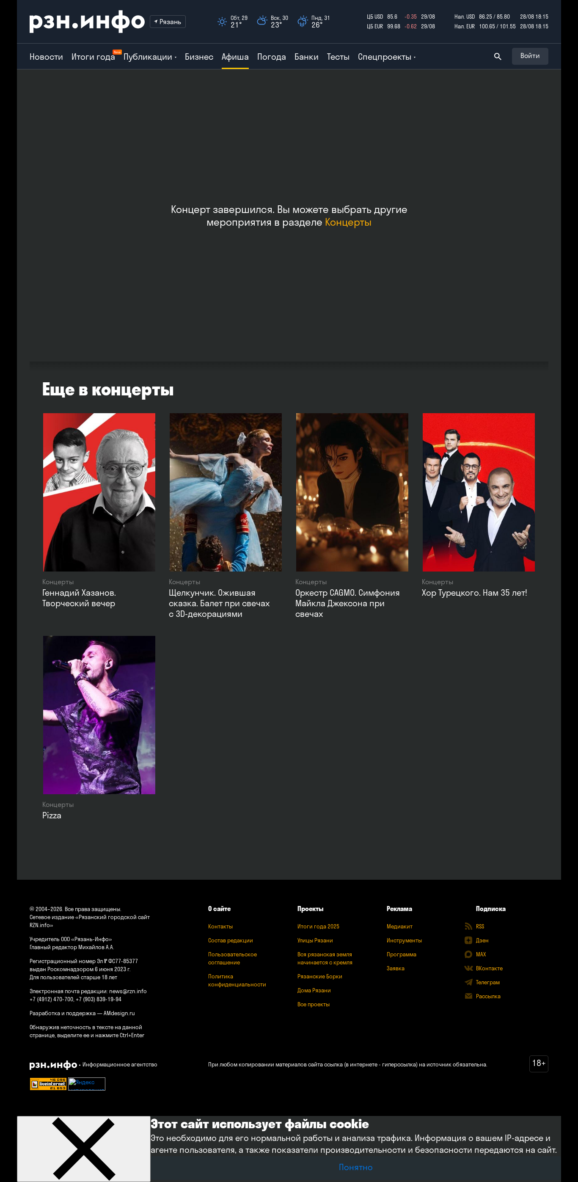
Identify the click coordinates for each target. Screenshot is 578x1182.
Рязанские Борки (319, 976)
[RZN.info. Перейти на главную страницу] (87, 21)
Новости (46, 56)
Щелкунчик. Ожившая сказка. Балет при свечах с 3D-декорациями (219, 603)
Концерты (348, 221)
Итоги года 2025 (318, 926)
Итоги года (93, 56)
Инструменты (404, 940)
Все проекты (313, 1004)
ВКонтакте (489, 968)
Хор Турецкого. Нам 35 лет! (474, 592)
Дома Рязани (314, 990)
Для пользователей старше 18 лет (73, 977)
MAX (481, 954)
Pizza (51, 815)
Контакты (220, 926)
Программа (401, 954)
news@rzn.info (128, 991)
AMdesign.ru (119, 1013)
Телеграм (488, 982)
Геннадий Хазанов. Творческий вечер (79, 597)
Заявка (396, 968)
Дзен (482, 940)
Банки (307, 56)
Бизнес (199, 56)
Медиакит (400, 926)
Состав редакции (230, 940)
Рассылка (488, 996)
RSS (480, 926)
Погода (271, 56)
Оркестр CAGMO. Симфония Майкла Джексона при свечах (347, 603)
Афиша (235, 56)
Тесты (338, 56)
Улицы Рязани (315, 940)
